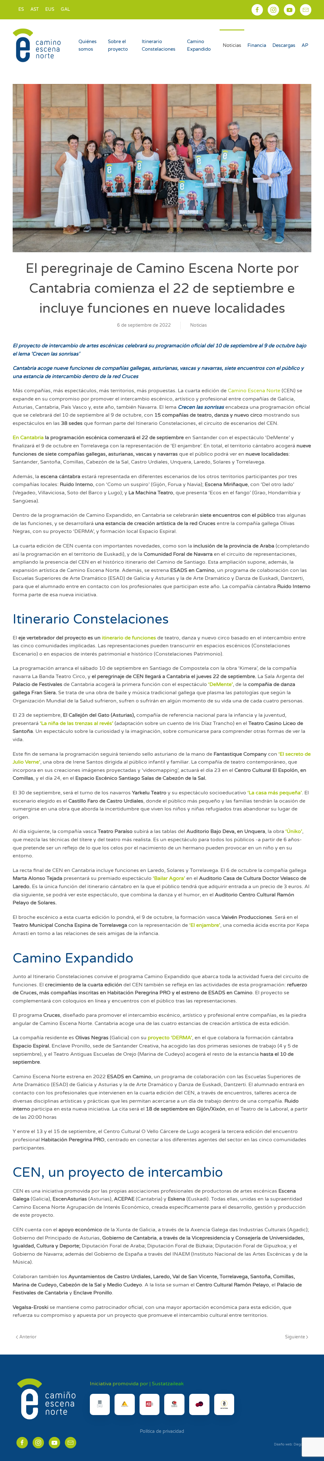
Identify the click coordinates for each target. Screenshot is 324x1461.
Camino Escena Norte (254, 391)
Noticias (232, 45)
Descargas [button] (283, 45)
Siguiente (295, 1337)
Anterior (27, 1337)
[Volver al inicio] (37, 45)
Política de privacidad (162, 1431)
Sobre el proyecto (118, 45)
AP (305, 45)
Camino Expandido (199, 45)
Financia (256, 45)
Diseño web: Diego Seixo (292, 1444)
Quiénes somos (87, 45)
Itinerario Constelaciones (158, 45)
